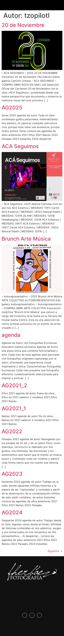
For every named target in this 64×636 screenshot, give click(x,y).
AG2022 (12, 431)
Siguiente (55, 551)
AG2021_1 (14, 408)
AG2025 (12, 107)
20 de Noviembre (23, 25)
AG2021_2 (14, 385)
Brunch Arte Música (26, 239)
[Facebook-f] (24, 615)
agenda (11, 335)
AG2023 (12, 474)
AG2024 (12, 512)
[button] (32, 4)
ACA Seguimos (20, 146)
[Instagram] (32, 615)
